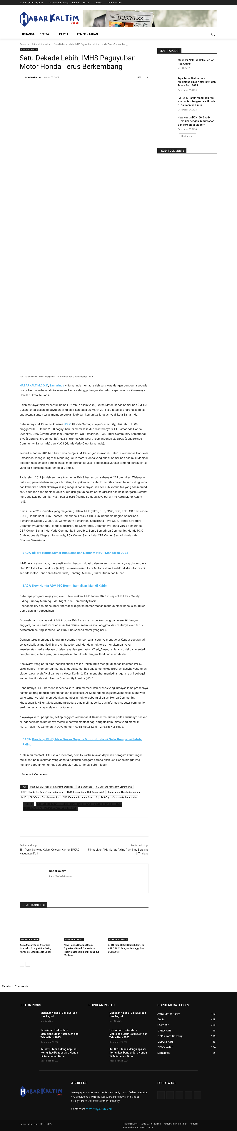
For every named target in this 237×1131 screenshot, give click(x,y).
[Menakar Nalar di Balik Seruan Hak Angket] (166, 64)
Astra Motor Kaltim (41, 44)
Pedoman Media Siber (175, 1123)
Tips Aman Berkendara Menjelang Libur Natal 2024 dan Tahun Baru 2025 (197, 82)
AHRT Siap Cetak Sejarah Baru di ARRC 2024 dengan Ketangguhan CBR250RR (126, 948)
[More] (80, 86)
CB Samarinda (85, 786)
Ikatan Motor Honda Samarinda (124, 792)
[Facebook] (195, 3)
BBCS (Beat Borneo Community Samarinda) (52, 786)
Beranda (24, 44)
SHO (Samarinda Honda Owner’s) (80, 797)
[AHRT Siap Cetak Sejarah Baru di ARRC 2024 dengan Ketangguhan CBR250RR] (128, 927)
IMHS (23, 797)
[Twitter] (205, 3)
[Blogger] (161, 1095)
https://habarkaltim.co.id (61, 876)
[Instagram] (200, 3)
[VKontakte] (197, 1095)
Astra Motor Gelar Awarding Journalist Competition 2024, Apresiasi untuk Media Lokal (35, 948)
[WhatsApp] (72, 86)
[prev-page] (22, 964)
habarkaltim (34, 77)
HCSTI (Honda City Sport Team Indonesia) (42, 792)
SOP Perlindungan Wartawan (138, 1127)
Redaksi (194, 1123)
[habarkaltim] (22, 77)
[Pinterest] (63, 86)
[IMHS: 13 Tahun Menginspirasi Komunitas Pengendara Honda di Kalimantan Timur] (166, 102)
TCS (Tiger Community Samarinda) (119, 797)
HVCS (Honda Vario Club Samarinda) (85, 792)
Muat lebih (186, 136)
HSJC (67, 424)
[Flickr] (179, 1095)
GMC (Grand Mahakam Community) (114, 786)
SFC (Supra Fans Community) (44, 797)
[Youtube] (215, 3)
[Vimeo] (210, 3)
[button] (212, 34)
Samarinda (56, 385)
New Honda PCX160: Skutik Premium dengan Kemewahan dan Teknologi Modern (196, 121)
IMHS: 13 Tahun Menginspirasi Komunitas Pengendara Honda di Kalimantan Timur (196, 101)
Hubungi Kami (130, 1123)
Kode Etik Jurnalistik (151, 1123)
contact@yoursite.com (99, 1109)
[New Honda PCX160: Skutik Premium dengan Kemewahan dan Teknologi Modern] (166, 122)
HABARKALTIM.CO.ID (34, 385)
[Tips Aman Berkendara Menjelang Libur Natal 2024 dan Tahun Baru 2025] (166, 83)
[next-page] (28, 964)
